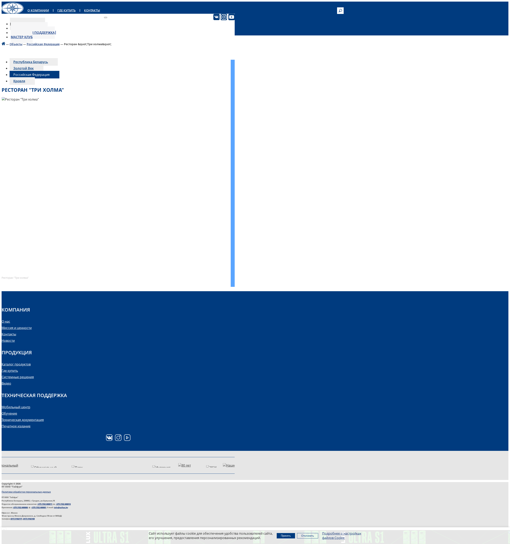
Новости (8, 340)
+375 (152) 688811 (44, 504)
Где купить (10, 370)
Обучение (9, 413)
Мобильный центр (16, 407)
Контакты (9, 334)
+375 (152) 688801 (38, 507)
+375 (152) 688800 (20, 507)
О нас (6, 321)
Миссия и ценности (17, 328)
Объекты (16, 44)
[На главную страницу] (3, 44)
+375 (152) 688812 (63, 504)
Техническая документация (23, 420)
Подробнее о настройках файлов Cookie (341, 535)
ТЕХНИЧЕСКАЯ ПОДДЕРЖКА (33, 32)
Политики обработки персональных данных (26, 491)
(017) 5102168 (29, 519)
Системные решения (18, 377)
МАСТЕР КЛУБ (22, 37)
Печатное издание (16, 426)
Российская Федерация (43, 44)
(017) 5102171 (16, 519)
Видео (6, 383)
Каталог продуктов (16, 364)
